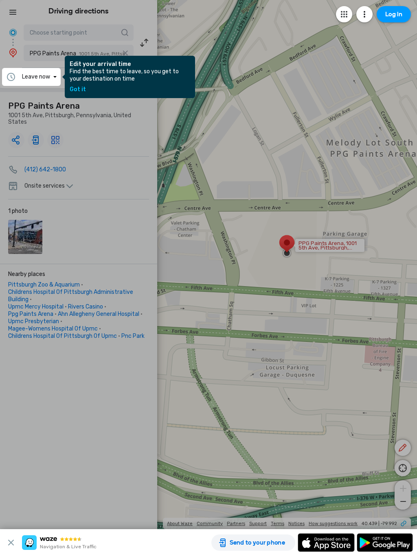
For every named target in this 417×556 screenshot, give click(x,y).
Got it (78, 89)
